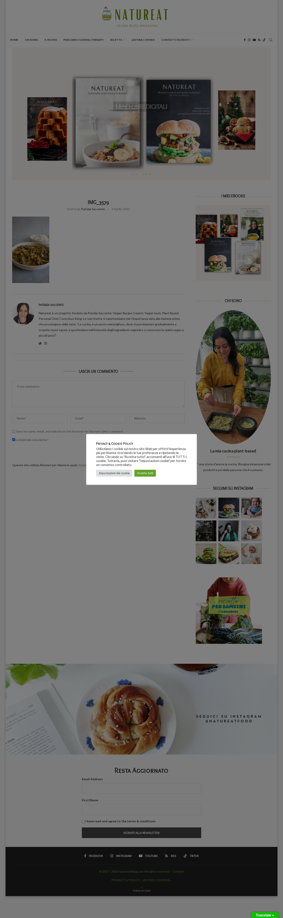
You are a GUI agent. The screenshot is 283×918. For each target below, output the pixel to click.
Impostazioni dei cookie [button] (114, 473)
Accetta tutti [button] (145, 473)
